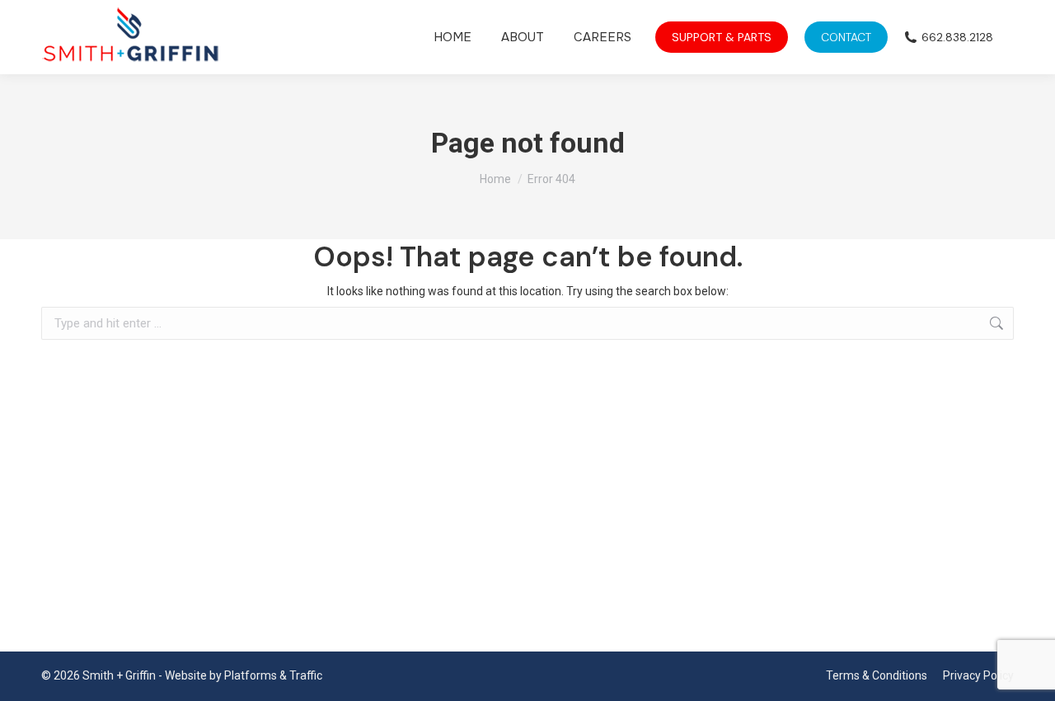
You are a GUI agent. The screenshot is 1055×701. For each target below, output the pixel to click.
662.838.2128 (957, 37)
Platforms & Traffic (273, 675)
